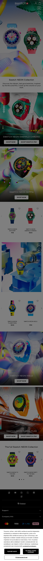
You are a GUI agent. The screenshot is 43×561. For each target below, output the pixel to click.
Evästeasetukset (21, 557)
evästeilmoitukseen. (29, 546)
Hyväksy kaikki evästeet (31, 551)
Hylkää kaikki (12, 551)
